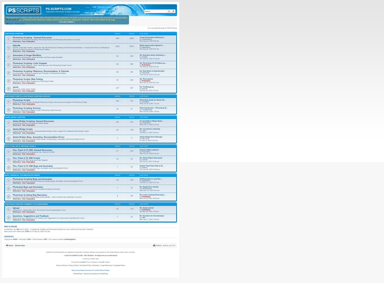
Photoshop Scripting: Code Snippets (30, 63)
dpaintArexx (146, 181)
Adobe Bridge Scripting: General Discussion (33, 121)
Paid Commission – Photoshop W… (154, 108)
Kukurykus (30, 41)
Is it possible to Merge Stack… (152, 121)
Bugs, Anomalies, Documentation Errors (22, 175)
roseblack (145, 102)
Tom (24, 41)
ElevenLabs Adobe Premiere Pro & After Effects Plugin (91, 270)
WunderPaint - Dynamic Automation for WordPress (90, 273)
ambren (144, 168)
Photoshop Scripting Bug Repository (30, 195)
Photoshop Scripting (14, 34)
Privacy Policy (73, 265)
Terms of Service (62, 265)
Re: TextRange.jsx (147, 87)
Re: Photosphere (146, 79)
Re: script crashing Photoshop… (153, 195)
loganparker (146, 47)
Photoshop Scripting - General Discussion (32, 37)
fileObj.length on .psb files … (151, 179)
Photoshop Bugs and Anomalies (28, 187)
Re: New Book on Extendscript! (152, 71)
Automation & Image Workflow (27, 55)
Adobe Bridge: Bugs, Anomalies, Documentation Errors (38, 137)
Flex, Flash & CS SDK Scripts (26, 158)
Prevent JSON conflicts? (149, 150)
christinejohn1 (147, 39)
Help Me (16, 45)
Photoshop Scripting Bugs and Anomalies (32, 179)
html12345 (145, 73)
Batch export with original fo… (152, 45)
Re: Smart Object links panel (151, 158)
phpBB (82, 262)
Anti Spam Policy (85, 265)
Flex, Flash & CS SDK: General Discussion (32, 150)
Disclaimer (96, 265)
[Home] (25, 10)
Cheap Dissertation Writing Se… (152, 37)
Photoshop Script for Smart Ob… (153, 100)
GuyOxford (146, 152)
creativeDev (146, 123)
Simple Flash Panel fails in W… (152, 166)
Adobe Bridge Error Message (151, 137)
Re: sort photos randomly (150, 129)
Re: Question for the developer (152, 216)
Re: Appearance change (149, 187)
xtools (15, 87)
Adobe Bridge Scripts (23, 129)
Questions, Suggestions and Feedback (31, 216)
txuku (144, 131)
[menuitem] (157, 245)
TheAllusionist (147, 110)
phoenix (145, 89)
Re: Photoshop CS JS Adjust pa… (153, 63)
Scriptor (145, 57)
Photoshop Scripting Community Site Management (26, 204)
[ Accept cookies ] (66, 22)
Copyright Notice (119, 265)
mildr (143, 217)
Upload (16, 208)
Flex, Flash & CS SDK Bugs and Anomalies (33, 166)
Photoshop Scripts (21, 100)
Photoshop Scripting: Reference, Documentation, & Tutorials (41, 71)
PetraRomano (147, 189)
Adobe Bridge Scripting (15, 117)
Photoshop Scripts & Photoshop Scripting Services (27, 96)
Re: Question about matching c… (153, 55)
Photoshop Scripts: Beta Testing (28, 79)
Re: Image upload (147, 208)
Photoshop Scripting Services (27, 108)
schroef (144, 160)
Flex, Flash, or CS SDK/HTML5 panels (20, 146)
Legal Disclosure (106, 265)
